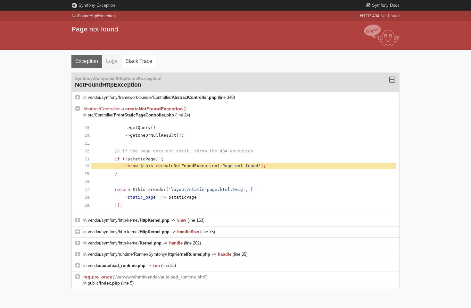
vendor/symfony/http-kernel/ (128, 220)
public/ (104, 283)
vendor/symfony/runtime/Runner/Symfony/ (149, 254)
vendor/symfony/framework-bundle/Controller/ (152, 97)
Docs (386, 5)
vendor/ (116, 265)
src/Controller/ (131, 115)
